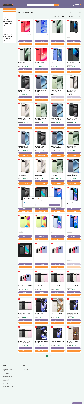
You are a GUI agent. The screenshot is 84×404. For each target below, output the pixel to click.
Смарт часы (5, 372)
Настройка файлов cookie (7, 400)
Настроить (42, 205)
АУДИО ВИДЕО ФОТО (6, 374)
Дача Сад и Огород (6, 384)
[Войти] (73, 5)
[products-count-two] (76, 16)
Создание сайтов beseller (77, 403)
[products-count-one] (78, 16)
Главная (67, 12)
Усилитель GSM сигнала (7, 379)
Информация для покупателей (8, 386)
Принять (54, 205)
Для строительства (6, 383)
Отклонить (29, 205)
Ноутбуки (4, 370)
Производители (25, 369)
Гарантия (24, 367)
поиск (29, 4)
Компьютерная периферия (7, 376)
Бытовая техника (6, 380)
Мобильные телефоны (74, 12)
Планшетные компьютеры (7, 369)
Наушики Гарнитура (6, 373)
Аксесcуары (5, 377)
